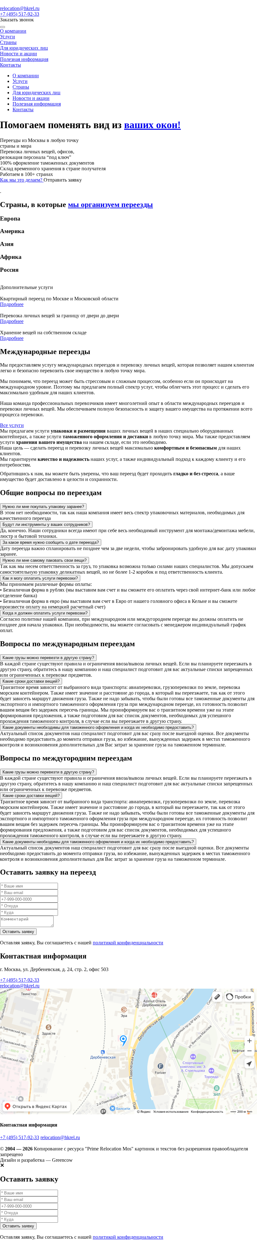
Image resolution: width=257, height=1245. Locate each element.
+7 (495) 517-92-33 (19, 14)
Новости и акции (18, 53)
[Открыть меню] (2, 27)
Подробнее (12, 304)
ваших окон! (152, 124)
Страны (8, 42)
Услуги (7, 36)
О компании (13, 31)
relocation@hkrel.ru (19, 8)
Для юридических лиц (24, 48)
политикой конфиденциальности (128, 942)
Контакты (10, 65)
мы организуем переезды (110, 204)
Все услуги (12, 425)
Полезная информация (24, 59)
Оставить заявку (18, 931)
